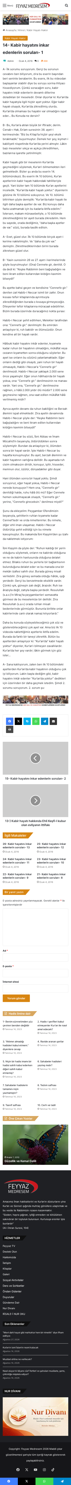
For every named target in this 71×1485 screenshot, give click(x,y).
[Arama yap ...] (66, 7)
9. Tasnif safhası (12, 1105)
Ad (5, 950)
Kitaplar (7, 1268)
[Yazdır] (9, 729)
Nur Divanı (9, 1308)
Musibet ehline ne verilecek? (17, 1359)
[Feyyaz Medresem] (34, 5)
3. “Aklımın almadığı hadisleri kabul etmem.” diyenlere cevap (16, 1045)
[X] (18, 721)
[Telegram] (44, 721)
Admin (10, 61)
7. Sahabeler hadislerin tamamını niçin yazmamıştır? (15, 1089)
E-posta (8, 966)
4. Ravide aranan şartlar (51, 1041)
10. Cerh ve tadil (47, 1105)
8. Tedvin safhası (47, 1085)
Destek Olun (10, 1251)
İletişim (7, 1263)
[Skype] (27, 721)
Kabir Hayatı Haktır (37, 30)
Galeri (6, 1274)
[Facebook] (9, 721)
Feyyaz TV (9, 1246)
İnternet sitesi (11, 981)
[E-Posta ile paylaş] (53, 721)
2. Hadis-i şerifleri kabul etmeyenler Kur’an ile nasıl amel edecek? (52, 1025)
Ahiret (21, 30)
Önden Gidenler (12, 1291)
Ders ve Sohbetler (13, 1285)
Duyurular (8, 1297)
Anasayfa (10, 30)
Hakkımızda (9, 1257)
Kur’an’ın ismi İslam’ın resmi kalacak (20, 1347)
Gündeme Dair (11, 1302)
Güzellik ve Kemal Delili (20, 1161)
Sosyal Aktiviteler (13, 1280)
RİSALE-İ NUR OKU (14, 1313)
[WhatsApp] (36, 721)
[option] (35, 1145)
